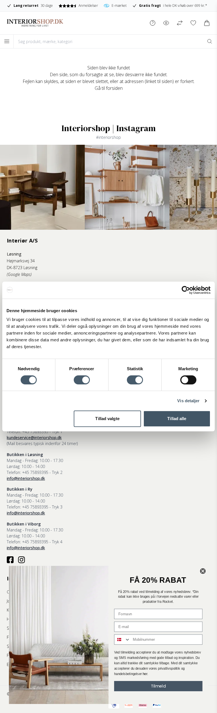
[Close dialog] (203, 571)
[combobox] (122, 639)
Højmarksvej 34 (21, 260)
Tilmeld (158, 686)
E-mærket (119, 5)
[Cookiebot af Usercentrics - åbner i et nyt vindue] (186, 290)
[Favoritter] (193, 23)
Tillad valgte (107, 418)
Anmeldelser (88, 5)
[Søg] (209, 41)
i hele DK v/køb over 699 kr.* (173, 5)
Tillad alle (176, 418)
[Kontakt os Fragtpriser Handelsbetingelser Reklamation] (152, 23)
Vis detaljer (188, 400)
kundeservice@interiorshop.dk (34, 437)
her (145, 674)
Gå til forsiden (109, 88)
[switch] (82, 379)
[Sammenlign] (179, 23)
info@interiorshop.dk (26, 478)
